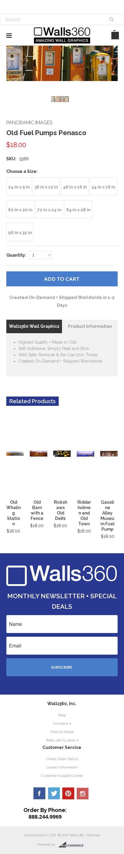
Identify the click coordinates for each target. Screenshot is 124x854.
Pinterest (68, 793)
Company (61, 723)
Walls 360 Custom (61, 740)
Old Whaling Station (13, 513)
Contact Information (62, 767)
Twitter (54, 793)
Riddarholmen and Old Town (84, 513)
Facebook (39, 793)
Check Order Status (62, 759)
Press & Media (62, 732)
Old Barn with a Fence (37, 510)
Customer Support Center (62, 776)
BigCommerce (72, 844)
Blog (62, 715)
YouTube (83, 793)
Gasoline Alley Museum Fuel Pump (107, 516)
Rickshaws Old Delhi (60, 510)
